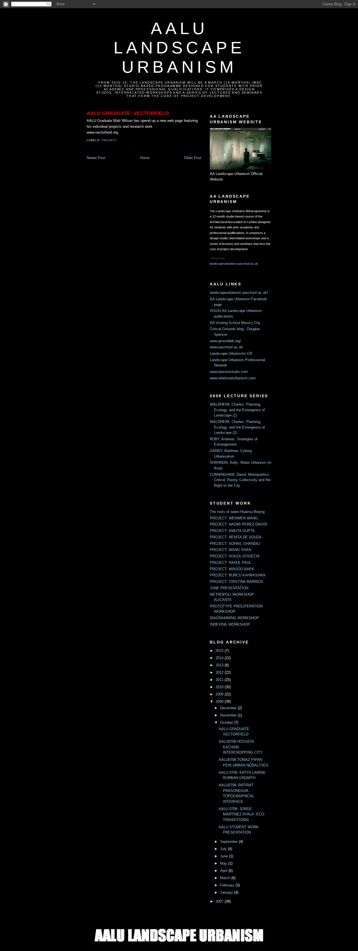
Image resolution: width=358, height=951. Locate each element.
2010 (220, 687)
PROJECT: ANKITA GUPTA (232, 531)
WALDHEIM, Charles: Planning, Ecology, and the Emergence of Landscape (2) (237, 427)
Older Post (192, 158)
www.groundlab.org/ (225, 341)
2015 (220, 651)
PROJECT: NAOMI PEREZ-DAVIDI (238, 524)
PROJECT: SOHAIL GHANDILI (235, 543)
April (224, 871)
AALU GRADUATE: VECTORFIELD (128, 113)
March (225, 878)
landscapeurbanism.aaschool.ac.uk (234, 263)
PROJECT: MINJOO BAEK (232, 569)
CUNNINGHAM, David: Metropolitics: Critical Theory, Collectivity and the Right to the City (240, 480)
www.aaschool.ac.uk (226, 347)
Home (145, 158)
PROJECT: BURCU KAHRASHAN (237, 575)
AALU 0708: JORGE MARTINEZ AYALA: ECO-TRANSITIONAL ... (242, 814)
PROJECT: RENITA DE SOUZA (236, 537)
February (227, 885)
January (227, 892)
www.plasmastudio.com (229, 372)
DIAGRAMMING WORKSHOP (234, 618)
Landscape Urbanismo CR (231, 353)
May (224, 863)
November (229, 715)
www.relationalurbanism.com (233, 378)
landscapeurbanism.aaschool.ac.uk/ (239, 292)
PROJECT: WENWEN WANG (234, 518)
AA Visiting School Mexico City (235, 323)
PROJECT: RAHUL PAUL (230, 562)
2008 (220, 701)
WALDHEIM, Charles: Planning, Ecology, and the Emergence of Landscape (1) (237, 409)
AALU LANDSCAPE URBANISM (179, 47)
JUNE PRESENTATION (229, 588)
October (227, 722)
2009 (220, 694)
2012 (220, 672)
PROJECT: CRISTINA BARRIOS (236, 581)
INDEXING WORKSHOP (230, 624)
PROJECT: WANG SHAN (230, 550)
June (224, 856)
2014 (220, 658)
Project (109, 140)
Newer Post (96, 158)
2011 (220, 680)
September (229, 841)
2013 (220, 665)
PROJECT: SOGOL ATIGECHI (235, 556)
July (224, 849)
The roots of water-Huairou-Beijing (237, 512)
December (229, 708)
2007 (220, 901)
